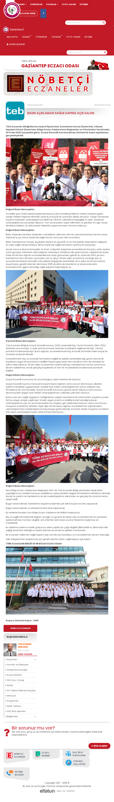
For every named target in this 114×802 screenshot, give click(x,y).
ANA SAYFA (12, 36)
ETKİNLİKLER (36, 4)
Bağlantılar (12, 716)
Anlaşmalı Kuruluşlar (16, 669)
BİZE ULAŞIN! (100, 745)
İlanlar (9, 685)
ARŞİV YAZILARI (25, 654)
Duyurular (11, 659)
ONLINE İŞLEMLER (16, 44)
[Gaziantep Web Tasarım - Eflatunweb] (47, 791)
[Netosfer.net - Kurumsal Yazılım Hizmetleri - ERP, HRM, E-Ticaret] (59, 791)
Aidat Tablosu (13, 706)
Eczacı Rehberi (14, 674)
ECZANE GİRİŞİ (28, 13)
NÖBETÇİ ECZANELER (20, 628)
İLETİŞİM (84, 4)
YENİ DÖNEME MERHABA (24, 645)
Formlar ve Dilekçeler (17, 664)
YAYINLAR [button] (51, 4)
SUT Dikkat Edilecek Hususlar (21, 690)
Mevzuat (11, 695)
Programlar (12, 700)
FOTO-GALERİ (69, 4)
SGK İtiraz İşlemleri (16, 711)
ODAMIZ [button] (20, 4)
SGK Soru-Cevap (15, 680)
